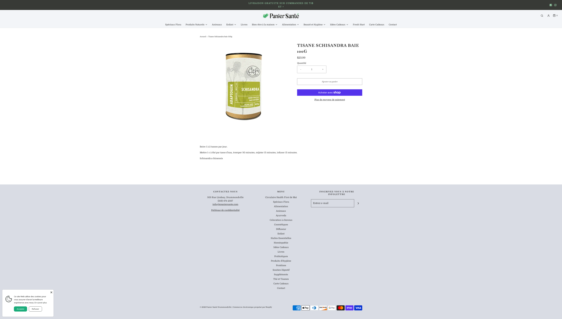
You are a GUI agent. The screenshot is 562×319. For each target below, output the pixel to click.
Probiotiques (281, 256)
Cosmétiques (281, 224)
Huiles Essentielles (281, 238)
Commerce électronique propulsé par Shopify (252, 307)
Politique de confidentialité (225, 210)
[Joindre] (358, 203)
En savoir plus (41, 302)
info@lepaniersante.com (225, 204)
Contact (393, 24)
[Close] (51, 291)
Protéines (281, 265)
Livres (244, 24)
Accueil (203, 37)
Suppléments (281, 274)
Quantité (301, 63)
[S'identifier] (548, 15)
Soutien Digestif (281, 270)
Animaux (217, 24)
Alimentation (281, 206)
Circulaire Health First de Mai (281, 197)
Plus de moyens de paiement (329, 99)
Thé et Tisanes (281, 279)
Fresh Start (359, 24)
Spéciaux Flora (173, 24)
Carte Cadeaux (376, 24)
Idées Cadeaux (281, 247)
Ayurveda (281, 215)
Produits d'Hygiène (281, 261)
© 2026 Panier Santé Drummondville (216, 307)
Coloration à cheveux (281, 220)
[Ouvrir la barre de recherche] (542, 15)
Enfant (281, 233)
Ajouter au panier (330, 81)
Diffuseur (281, 229)
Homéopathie (281, 242)
